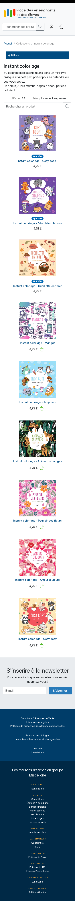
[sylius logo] (29, 13)
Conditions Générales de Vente (37, 718)
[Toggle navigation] (70, 27)
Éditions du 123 (37, 867)
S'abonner (60, 690)
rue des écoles (37, 832)
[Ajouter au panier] (42, 349)
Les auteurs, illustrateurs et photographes (37, 739)
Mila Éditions (37, 814)
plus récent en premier (50, 98)
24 (18, 98)
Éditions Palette (37, 806)
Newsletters (37, 752)
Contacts (37, 748)
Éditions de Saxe (37, 857)
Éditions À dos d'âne (38, 803)
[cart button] (61, 27)
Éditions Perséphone (37, 871)
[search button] (40, 27)
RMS (37, 846)
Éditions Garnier (37, 892)
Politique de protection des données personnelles (37, 726)
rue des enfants (37, 822)
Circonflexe (37, 799)
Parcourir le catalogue (38, 735)
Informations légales (37, 722)
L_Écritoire (37, 881)
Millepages (37, 818)
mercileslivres (37, 810)
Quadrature (37, 842)
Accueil (8, 43)
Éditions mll (37, 788)
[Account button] (51, 27)
